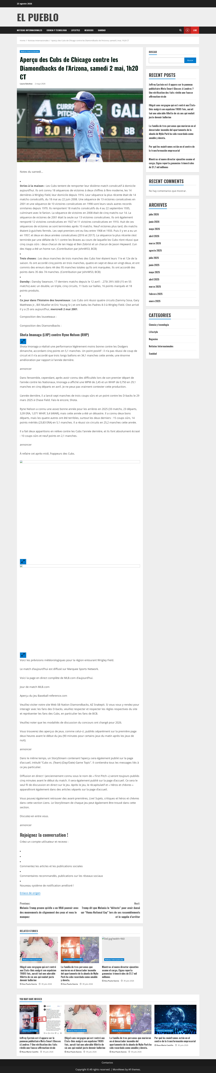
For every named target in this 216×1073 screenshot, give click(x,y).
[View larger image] (23, 341)
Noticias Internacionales (29, 30)
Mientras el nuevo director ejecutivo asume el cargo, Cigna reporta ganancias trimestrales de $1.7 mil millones (120, 972)
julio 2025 (154, 258)
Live (195, 30)
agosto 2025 (155, 250)
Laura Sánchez (26, 83)
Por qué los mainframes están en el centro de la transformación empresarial (175, 1039)
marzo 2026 (155, 243)
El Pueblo (38, 17)
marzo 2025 (155, 286)
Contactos (107, 1062)
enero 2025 (154, 301)
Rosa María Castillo (30, 1052)
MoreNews (119, 1069)
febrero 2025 (156, 294)
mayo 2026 (154, 229)
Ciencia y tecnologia (57, 30)
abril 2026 (154, 236)
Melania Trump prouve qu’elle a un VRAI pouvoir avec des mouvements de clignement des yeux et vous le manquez (49, 910)
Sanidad (102, 30)
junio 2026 (154, 221)
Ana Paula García (29, 984)
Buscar (153, 52)
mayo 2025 (154, 272)
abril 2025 (154, 279)
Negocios (88, 30)
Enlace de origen (30, 893)
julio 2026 (154, 214)
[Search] (180, 30)
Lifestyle (75, 30)
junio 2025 (154, 265)
